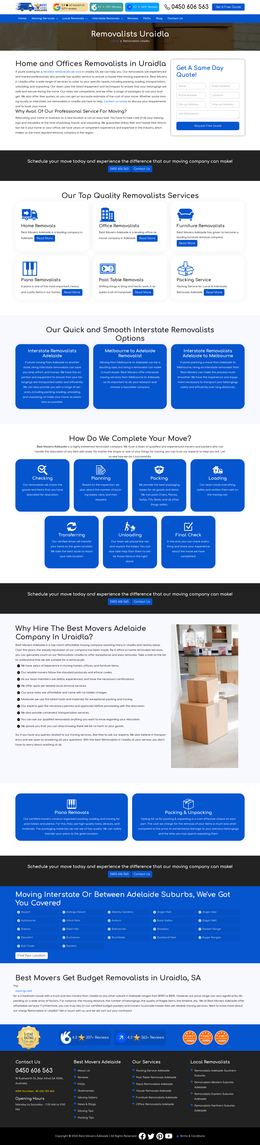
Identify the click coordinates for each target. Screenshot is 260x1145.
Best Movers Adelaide (93, 1136)
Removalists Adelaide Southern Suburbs (215, 1073)
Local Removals (73, 18)
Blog (159, 18)
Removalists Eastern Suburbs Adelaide (213, 1096)
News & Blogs (87, 1104)
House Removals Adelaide (153, 1090)
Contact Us (175, 18)
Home (22, 18)
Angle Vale (209, 912)
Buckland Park (166, 937)
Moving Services (43, 18)
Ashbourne (28, 920)
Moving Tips (85, 1110)
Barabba (163, 929)
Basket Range (211, 929)
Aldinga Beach (76, 912)
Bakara (25, 929)
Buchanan (73, 937)
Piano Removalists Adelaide (154, 1084)
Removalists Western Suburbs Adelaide (214, 1085)
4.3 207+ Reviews (110, 7)
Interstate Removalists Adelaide (52, 353)
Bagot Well (209, 920)
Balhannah (119, 929)
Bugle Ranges (211, 937)
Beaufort (27, 937)
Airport (25, 912)
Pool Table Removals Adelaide (156, 1077)
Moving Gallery (87, 1097)
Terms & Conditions (192, 1136)
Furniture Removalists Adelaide (156, 1097)
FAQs (81, 1084)
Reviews (132, 18)
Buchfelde (118, 937)
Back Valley (164, 920)
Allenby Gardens (122, 912)
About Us (84, 1070)
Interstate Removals (105, 18)
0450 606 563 (190, 7)
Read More (45, 238)
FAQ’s (147, 18)
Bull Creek (27, 945)
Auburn (116, 920)
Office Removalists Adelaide (155, 1104)
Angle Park (164, 912)
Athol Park (73, 920)
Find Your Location (31, 955)
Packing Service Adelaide (153, 1070)
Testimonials (86, 1090)
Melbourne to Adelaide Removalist (130, 353)
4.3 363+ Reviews (145, 7)
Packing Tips (86, 1117)
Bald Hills (72, 929)
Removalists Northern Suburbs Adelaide (214, 1108)
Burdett (71, 945)
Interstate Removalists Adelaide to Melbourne (208, 353)
